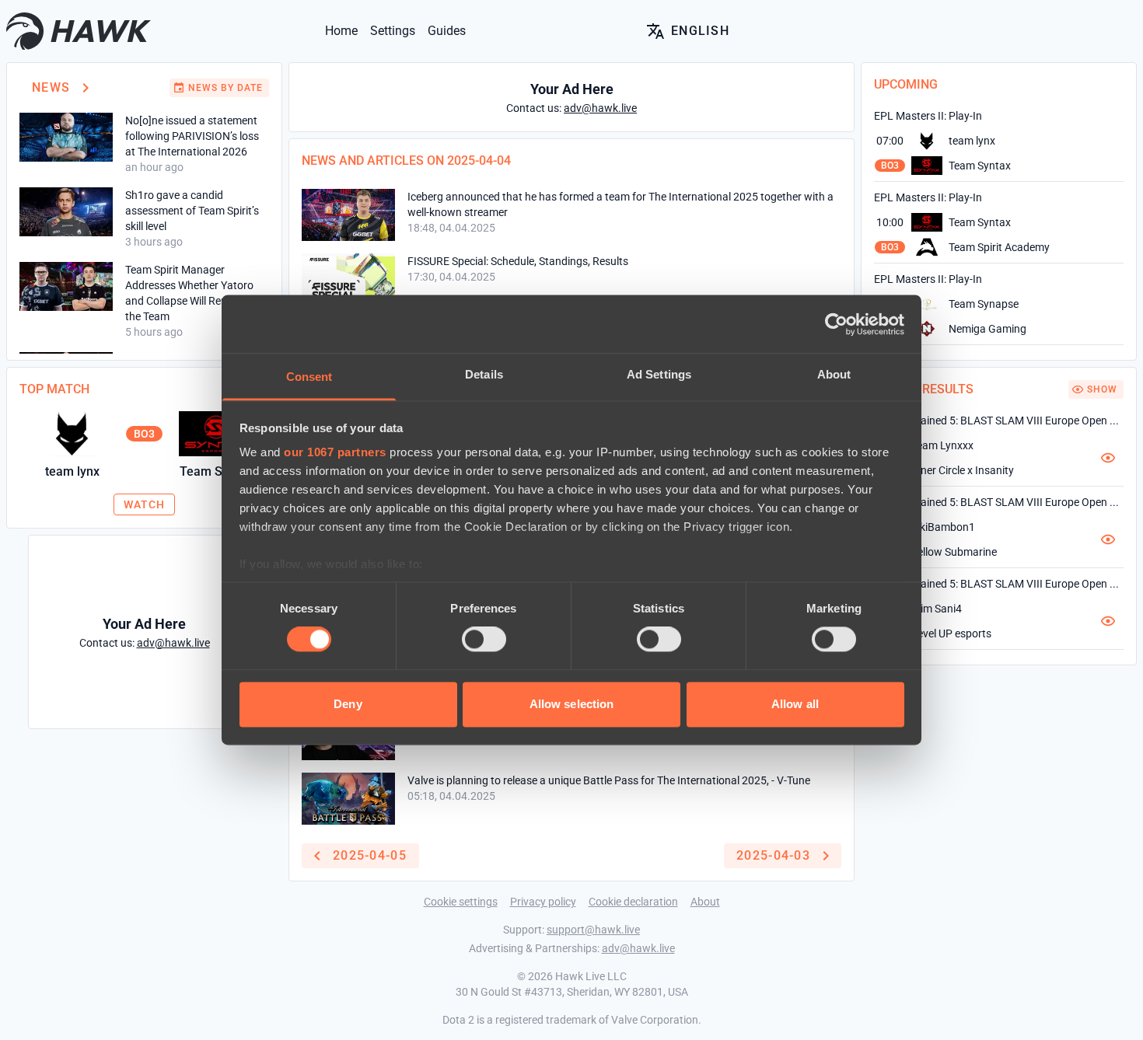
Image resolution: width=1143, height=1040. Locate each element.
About (705, 901)
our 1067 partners (335, 452)
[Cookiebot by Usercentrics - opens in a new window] (836, 324)
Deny (348, 703)
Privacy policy (543, 901)
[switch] (484, 639)
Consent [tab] (309, 376)
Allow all (795, 703)
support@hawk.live (593, 929)
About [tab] (834, 374)
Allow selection (572, 703)
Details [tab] (484, 374)
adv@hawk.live (638, 948)
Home (341, 30)
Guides (447, 30)
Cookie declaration (633, 901)
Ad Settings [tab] (659, 374)
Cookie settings (461, 901)
